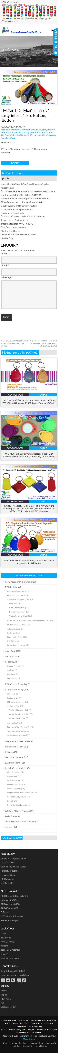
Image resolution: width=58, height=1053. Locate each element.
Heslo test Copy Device (16, 797)
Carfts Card (12, 633)
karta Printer (11, 816)
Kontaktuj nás (41, 1046)
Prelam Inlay (12, 678)
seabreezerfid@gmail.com (36, 5)
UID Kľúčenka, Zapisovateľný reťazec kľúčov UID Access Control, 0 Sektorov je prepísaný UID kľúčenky (29, 455)
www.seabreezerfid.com (18, 975)
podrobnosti (15, 394)
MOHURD (6, 998)
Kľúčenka (52, 54)
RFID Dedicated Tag (14, 689)
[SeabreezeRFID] (21, 32)
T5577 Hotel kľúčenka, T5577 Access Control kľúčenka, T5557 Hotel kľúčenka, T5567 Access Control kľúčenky (29, 401)
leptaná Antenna (14, 666)
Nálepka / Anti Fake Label (17, 741)
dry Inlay (10, 670)
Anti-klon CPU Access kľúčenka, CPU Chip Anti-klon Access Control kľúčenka (29, 561)
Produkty (23, 1043)
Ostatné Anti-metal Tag (18, 714)
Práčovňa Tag (12, 698)
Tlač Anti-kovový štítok (18, 710)
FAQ (41, 1043)
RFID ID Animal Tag (10, 908)
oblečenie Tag (12, 694)
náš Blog (16, 1046)
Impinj (4, 994)
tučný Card (11, 641)
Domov (6, 1043)
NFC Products (11, 656)
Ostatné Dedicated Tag (16, 735)
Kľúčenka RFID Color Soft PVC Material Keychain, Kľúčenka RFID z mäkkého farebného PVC (43, 343)
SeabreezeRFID (8, 1006)
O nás (3, 933)
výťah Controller (13, 780)
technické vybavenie (14, 768)
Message (7, 277)
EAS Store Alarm (12, 762)
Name (5, 253)
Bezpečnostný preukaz (16, 595)
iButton (42, 129)
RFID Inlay (10, 662)
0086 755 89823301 (13, 5)
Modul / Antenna (14, 788)
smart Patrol (11, 651)
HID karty (13, 603)
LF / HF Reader (13, 772)
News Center (51, 1043)
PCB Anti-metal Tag (17, 718)
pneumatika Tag (13, 723)
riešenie (9, 827)
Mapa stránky (29, 1039)
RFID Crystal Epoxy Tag (16, 684)
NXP (3, 1002)
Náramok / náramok (20, 129)
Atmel (4, 990)
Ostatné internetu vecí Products (20, 821)
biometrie (11, 801)
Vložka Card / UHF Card (19, 616)
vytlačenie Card (13, 629)
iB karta (34, 129)
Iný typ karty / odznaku (16, 645)
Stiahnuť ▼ (28, 1046)
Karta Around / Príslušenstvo (18, 582)
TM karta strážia (37, 135)
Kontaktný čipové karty (16, 591)
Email (5, 265)
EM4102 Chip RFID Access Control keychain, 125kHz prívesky (14, 343)
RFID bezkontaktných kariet (14, 896)
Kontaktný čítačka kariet (17, 805)
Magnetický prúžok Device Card (20, 793)
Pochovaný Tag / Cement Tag (19, 727)
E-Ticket (5, 912)
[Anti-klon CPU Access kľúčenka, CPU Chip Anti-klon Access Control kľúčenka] (29, 552)
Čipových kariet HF (17, 608)
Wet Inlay (11, 674)
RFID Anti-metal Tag (10, 904)
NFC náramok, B (12, 916)
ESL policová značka (15, 702)
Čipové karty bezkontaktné (18, 599)
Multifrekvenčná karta (16, 625)
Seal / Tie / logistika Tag (16, 731)
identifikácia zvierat (14, 757)
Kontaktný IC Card (10, 900)
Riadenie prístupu (14, 784)
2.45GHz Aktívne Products (17, 811)
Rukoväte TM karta (19, 135)
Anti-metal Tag (13, 706)
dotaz (15, 163)
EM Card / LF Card (16, 612)
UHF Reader (12, 776)
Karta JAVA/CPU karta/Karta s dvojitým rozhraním (27, 621)
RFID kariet (10, 587)
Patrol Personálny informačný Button (30, 132)
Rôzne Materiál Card (15, 637)
